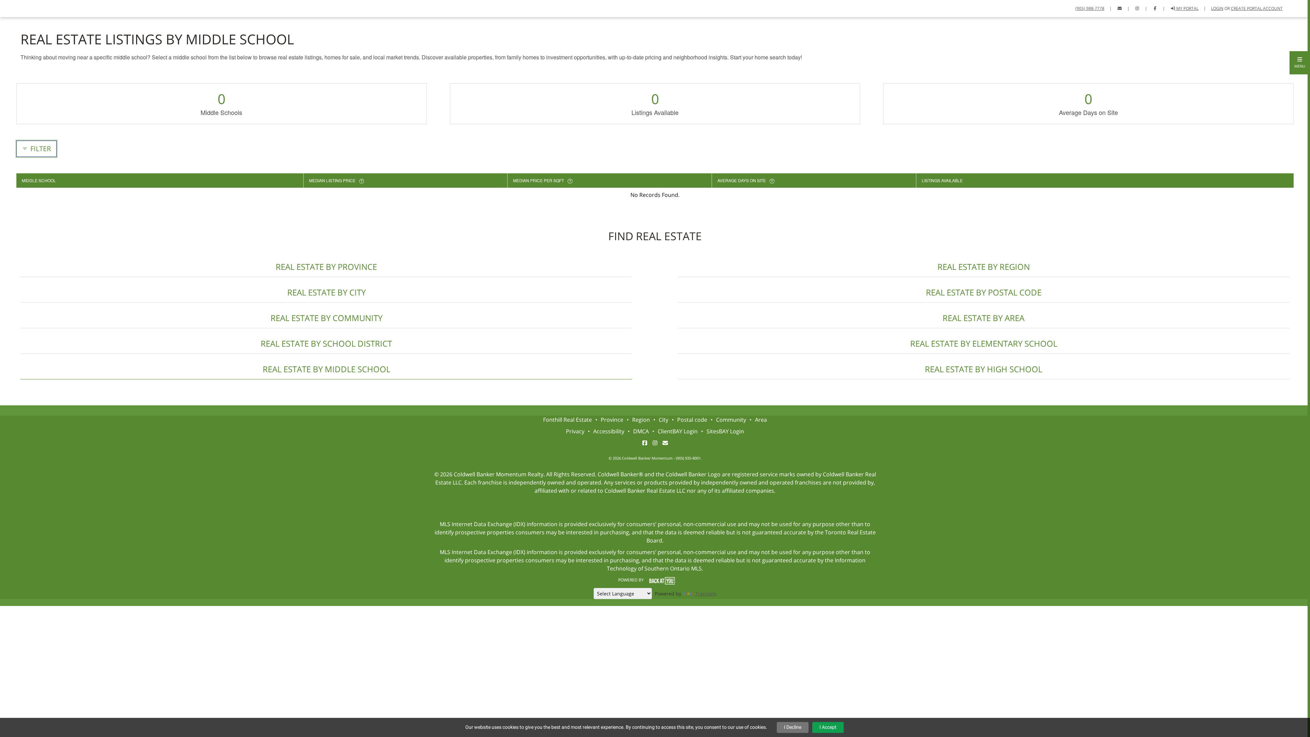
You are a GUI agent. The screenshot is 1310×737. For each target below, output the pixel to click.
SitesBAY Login (725, 431)
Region (641, 419)
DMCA (641, 431)
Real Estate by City (326, 292)
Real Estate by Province (326, 266)
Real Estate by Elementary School (983, 343)
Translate (706, 593)
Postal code (692, 419)
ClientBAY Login (678, 431)
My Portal (1186, 8)
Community (731, 419)
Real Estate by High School (983, 369)
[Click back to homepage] (13, 7)
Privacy (575, 431)
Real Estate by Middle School (326, 369)
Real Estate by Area (983, 317)
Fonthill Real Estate (567, 419)
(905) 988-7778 (1089, 8)
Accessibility (608, 431)
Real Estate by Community (326, 317)
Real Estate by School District (326, 343)
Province (612, 419)
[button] (1300, 62)
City (663, 419)
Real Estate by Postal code (984, 292)
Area (761, 419)
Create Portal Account (1257, 8)
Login (1217, 8)
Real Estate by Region (983, 266)
